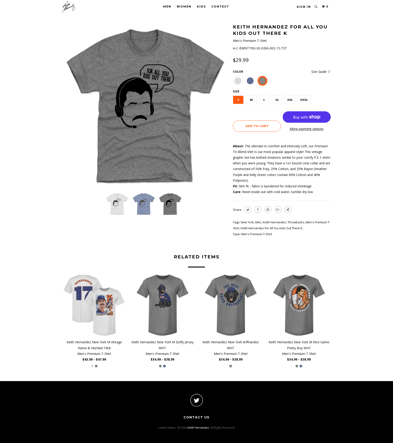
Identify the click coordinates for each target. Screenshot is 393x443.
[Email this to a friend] (287, 209)
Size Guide (319, 71)
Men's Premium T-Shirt (256, 234)
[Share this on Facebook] (257, 209)
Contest (220, 6)
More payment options (307, 129)
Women (184, 6)
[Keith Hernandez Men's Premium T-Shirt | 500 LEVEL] (145, 106)
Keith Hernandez (274, 222)
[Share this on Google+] (277, 209)
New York (247, 222)
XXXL (304, 100)
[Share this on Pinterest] (267, 209)
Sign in (304, 6)
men (258, 222)
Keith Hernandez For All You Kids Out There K (271, 228)
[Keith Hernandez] (85, 7)
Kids (201, 6)
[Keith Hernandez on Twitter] (196, 400)
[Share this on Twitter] (247, 209)
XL (277, 100)
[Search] (316, 6)
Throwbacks (295, 222)
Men (167, 6)
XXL (290, 100)
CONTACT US (196, 417)
